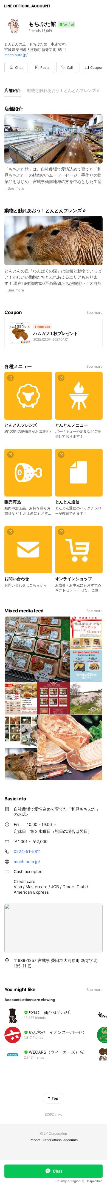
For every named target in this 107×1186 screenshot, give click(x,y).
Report (35, 1140)
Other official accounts (60, 1140)
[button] (42, 67)
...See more (14, 188)
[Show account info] (66, 24)
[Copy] (29, 966)
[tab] (12, 90)
